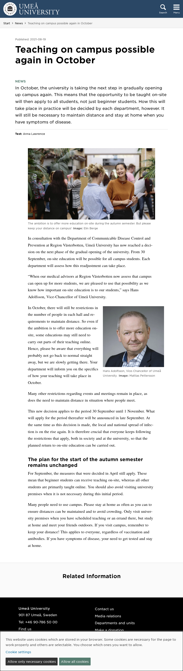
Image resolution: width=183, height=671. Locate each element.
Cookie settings (18, 652)
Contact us (104, 609)
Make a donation (109, 630)
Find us (25, 629)
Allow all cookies (75, 661)
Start (6, 23)
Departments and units (115, 623)
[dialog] (91, 651)
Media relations (108, 616)
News (19, 23)
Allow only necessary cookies (32, 661)
